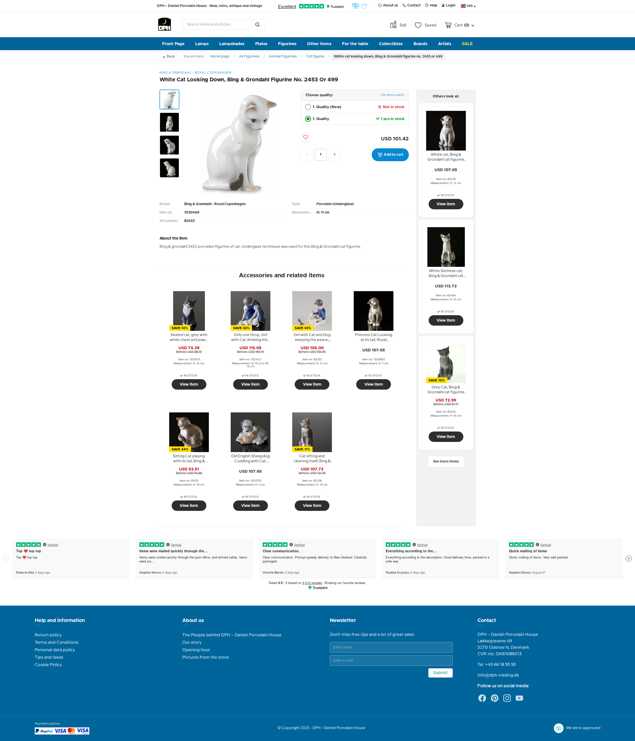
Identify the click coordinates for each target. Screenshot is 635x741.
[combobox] (224, 24)
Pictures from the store (205, 657)
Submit (440, 673)
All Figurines (249, 56)
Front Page (173, 44)
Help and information (60, 620)
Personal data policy (55, 650)
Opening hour (196, 650)
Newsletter (343, 620)
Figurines (287, 44)
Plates (261, 44)
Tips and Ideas (49, 657)
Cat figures (315, 56)
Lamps (202, 44)
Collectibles (391, 44)
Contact (486, 620)
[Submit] (257, 24)
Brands (420, 44)
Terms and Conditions (56, 643)
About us (193, 620)
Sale (467, 44)
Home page (219, 56)
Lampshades (231, 44)
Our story (191, 643)
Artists (444, 44)
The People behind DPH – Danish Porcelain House (232, 635)
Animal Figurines (283, 56)
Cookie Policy (48, 665)
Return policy (48, 635)
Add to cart (393, 154)
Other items (319, 44)
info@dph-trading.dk (498, 675)
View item (189, 384)
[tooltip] (189, 337)
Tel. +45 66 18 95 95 (496, 665)
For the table (355, 44)
